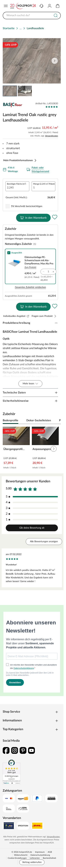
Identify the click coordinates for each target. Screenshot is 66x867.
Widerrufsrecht (20, 855)
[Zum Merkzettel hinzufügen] (54, 217)
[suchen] (55, 15)
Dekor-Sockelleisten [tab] (38, 420)
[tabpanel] (32, 449)
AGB (50, 852)
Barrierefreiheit (49, 858)
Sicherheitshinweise (16, 401)
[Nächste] (56, 420)
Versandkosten (51, 136)
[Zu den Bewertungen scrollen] (51, 106)
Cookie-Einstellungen (17, 858)
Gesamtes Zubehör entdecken (30, 287)
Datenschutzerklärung (40, 855)
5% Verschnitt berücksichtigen (26, 206)
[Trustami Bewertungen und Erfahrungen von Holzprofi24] (11, 772)
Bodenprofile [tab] (10, 420)
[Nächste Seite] (54, 60)
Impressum (40, 852)
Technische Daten (14, 392)
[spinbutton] (17, 186)
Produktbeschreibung (16, 323)
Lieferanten (35, 858)
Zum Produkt (30, 267)
